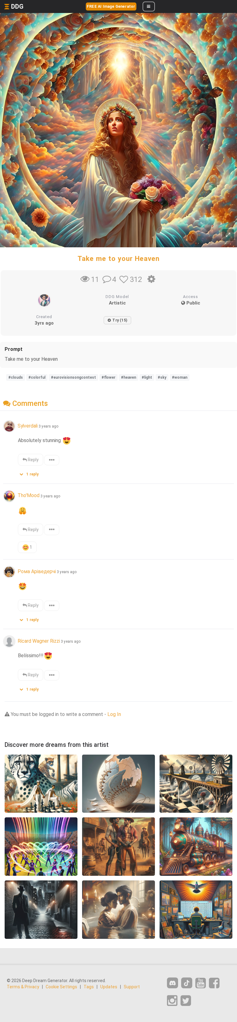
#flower (108, 377)
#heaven (128, 377)
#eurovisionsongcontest (73, 377)
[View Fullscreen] (228, 235)
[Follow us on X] (186, 1001)
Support (132, 986)
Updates (108, 986)
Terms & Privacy (23, 986)
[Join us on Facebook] (214, 983)
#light (147, 377)
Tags (89, 986)
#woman (179, 377)
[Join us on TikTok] (186, 982)
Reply (33, 459)
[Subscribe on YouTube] (200, 983)
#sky (162, 377)
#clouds (15, 377)
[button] (31, 473)
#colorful (36, 377)
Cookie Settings (61, 986)
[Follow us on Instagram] (172, 1001)
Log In (114, 714)
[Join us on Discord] (172, 982)
